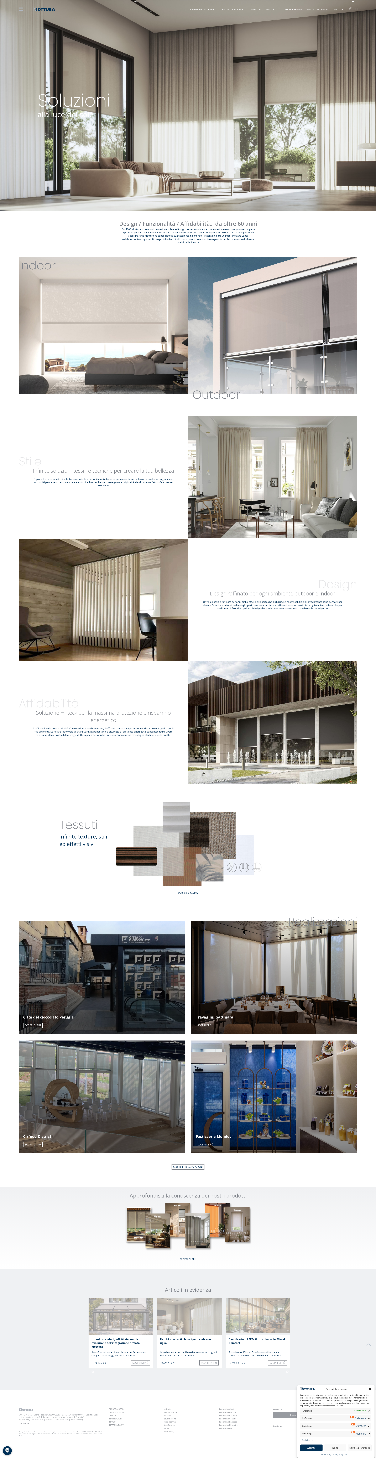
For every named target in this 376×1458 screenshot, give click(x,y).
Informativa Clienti (226, 1409)
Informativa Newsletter (228, 1425)
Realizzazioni (115, 1419)
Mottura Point (318, 9)
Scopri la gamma (188, 893)
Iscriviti (293, 1415)
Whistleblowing (76, 1419)
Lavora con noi (170, 1419)
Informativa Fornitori (227, 1412)
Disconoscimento (61, 1419)
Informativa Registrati (228, 1422)
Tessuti (256, 9)
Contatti (167, 1415)
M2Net (167, 1428)
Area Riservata (170, 1422)
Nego (335, 1447)
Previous (92, 1371)
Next (287, 1371)
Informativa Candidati (228, 1415)
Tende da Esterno (233, 9)
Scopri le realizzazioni (188, 1166)
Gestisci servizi (307, 1440)
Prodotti (273, 9)
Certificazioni (169, 1425)
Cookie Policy (326, 1454)
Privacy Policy (338, 1454)
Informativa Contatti (227, 1419)
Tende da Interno (202, 9)
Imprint (348, 1454)
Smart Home (293, 9)
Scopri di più (33, 1025)
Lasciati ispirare (170, 1412)
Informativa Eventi (226, 1428)
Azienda (167, 1409)
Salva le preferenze (359, 1447)
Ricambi (339, 9)
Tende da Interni (117, 1409)
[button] (370, 1389)
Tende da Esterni (117, 1412)
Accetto (311, 1447)
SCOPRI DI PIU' (188, 1259)
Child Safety (169, 1431)
